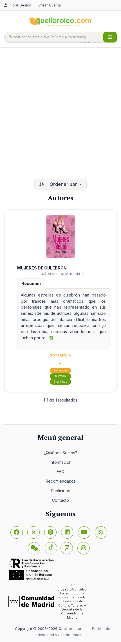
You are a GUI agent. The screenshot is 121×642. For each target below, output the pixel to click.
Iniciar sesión (20, 5)
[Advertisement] (60, 113)
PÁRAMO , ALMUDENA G (63, 274)
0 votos (60, 376)
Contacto (60, 500)
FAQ (60, 471)
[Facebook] (16, 532)
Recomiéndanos (61, 481)
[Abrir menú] (110, 37)
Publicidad (60, 490)
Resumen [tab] (31, 283)
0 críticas (60, 382)
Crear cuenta (49, 5)
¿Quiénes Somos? (60, 452)
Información (60, 462)
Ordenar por (63, 184)
